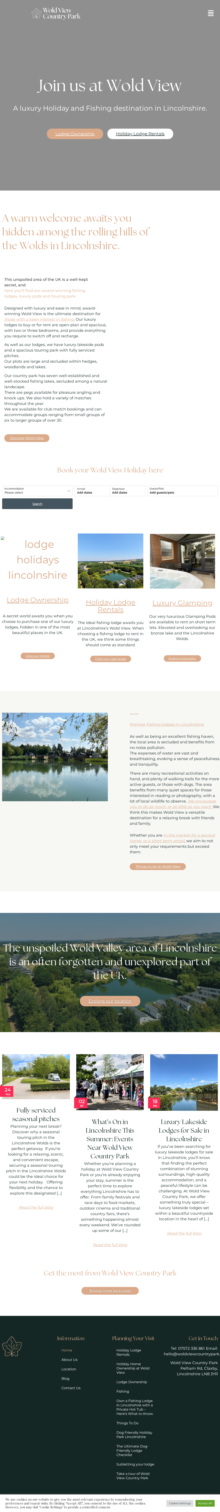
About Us (69, 1360)
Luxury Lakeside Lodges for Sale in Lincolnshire (184, 1131)
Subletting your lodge (135, 1464)
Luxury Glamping (182, 603)
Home (66, 1350)
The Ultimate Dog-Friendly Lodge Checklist (132, 1450)
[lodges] (110, 561)
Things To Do (127, 1423)
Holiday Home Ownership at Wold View (133, 1368)
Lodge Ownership (38, 600)
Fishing (122, 1391)
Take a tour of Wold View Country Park (133, 1476)
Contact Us (71, 1388)
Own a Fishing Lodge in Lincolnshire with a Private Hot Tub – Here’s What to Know (134, 1407)
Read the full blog (36, 1207)
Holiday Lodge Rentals (110, 606)
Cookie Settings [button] (180, 1503)
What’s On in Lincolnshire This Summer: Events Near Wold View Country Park (110, 1139)
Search (37, 504)
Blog (65, 1379)
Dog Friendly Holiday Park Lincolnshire (134, 1435)
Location (68, 1369)
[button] (211, 13)
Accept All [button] (205, 1503)
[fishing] (182, 561)
